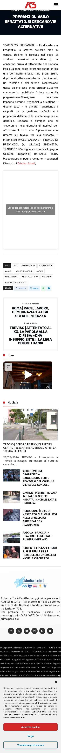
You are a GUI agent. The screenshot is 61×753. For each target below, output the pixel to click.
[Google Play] (42, 631)
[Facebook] (11, 631)
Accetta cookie (30, 727)
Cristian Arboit (26, 163)
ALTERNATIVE (29, 266)
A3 (16, 266)
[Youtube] (27, 631)
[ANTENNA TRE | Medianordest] (30, 2)
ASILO (8, 271)
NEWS (40, 271)
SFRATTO (48, 277)
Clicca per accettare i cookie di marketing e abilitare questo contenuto (30, 210)
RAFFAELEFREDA (30, 277)
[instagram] (34, 631)
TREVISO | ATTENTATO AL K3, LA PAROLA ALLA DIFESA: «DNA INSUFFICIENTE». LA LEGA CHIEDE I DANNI (30, 333)
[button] (56, 681)
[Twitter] (19, 631)
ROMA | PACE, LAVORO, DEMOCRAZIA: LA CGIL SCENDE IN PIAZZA (30, 310)
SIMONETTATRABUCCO (16, 282)
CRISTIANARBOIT (24, 271)
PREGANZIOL (12, 277)
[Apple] (50, 631)
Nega (30, 736)
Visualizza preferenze (30, 745)
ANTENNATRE (46, 266)
